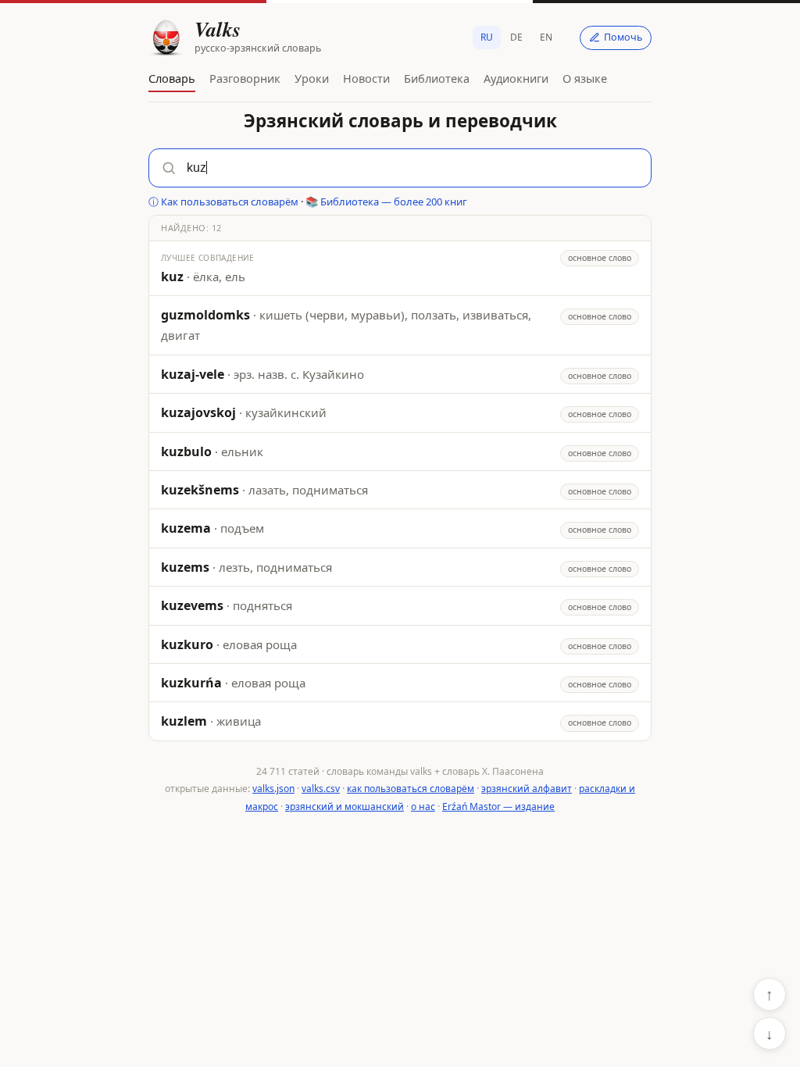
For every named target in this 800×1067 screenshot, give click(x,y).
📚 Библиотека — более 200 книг (386, 201)
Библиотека (437, 78)
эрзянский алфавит (526, 788)
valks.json (273, 788)
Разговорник (244, 78)
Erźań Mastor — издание (498, 806)
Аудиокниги (516, 78)
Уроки (312, 78)
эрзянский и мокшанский (344, 806)
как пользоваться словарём (410, 788)
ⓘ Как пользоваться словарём (223, 201)
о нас (423, 806)
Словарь (171, 78)
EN (546, 37)
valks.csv (321, 788)
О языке (584, 78)
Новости (366, 78)
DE (516, 37)
